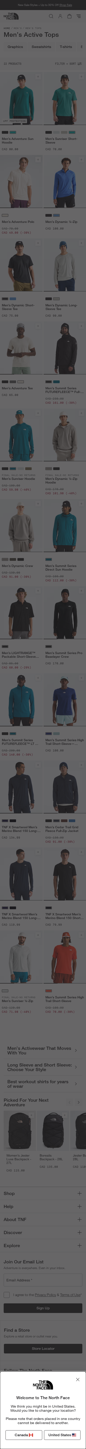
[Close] (77, 1379)
